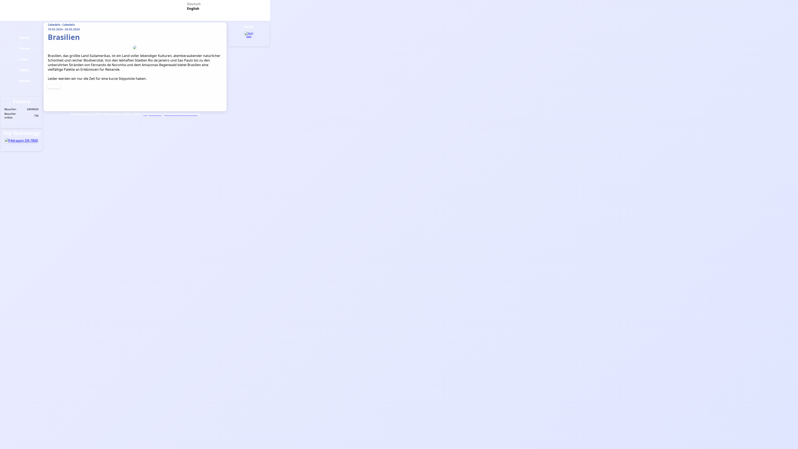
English (192, 8)
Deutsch (192, 4)
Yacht (24, 70)
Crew (23, 59)
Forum (24, 48)
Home (24, 37)
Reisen (24, 81)
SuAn (248, 36)
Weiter (54, 86)
